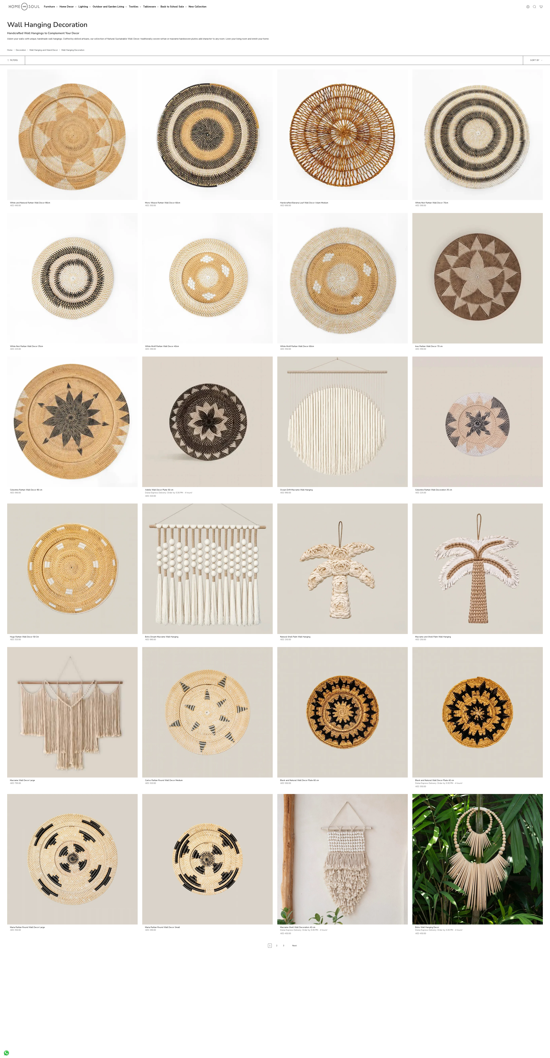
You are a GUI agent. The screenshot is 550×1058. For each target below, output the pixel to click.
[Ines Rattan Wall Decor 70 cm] (477, 278)
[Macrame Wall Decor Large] (72, 712)
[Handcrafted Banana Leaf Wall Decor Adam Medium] (342, 134)
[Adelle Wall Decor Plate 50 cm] (207, 422)
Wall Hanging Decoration (72, 50)
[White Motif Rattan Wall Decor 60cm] (342, 278)
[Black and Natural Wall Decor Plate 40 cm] (477, 712)
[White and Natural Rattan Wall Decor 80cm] (72, 134)
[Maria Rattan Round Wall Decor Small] (207, 859)
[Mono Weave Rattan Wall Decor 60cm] (207, 134)
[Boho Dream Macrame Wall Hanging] (207, 569)
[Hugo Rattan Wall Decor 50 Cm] (72, 569)
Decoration (21, 50)
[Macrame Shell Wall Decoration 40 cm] (342, 859)
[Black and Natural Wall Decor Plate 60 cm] (342, 712)
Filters (14, 60)
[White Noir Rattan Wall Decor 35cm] (72, 278)
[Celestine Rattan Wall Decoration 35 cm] (477, 422)
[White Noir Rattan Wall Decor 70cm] (477, 134)
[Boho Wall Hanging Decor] (477, 859)
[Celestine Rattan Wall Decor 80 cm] (72, 422)
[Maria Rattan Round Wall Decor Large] (72, 859)
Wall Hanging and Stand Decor (43, 50)
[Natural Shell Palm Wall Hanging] (342, 569)
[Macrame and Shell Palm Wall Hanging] (477, 569)
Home (9, 50)
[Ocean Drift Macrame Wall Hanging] (342, 422)
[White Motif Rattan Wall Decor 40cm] (207, 278)
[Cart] (541, 6)
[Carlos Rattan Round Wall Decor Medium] (207, 712)
